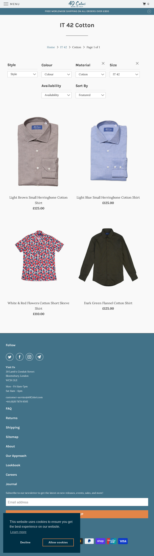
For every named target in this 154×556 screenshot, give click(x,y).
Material (83, 65)
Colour (47, 65)
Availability (51, 86)
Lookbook (13, 465)
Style (11, 65)
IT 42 (63, 47)
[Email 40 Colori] (40, 357)
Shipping (13, 427)
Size (113, 65)
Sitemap (12, 437)
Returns (11, 418)
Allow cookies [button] (58, 542)
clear (104, 64)
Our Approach (16, 456)
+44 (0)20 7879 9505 (17, 401)
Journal (11, 484)
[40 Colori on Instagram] (30, 357)
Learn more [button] (18, 532)
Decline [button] (25, 542)
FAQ (9, 408)
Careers (11, 474)
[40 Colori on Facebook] (20, 357)
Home (51, 47)
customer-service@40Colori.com (24, 397)
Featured (84, 95)
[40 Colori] (77, 4)
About (10, 446)
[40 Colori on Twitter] (10, 357)
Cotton (83, 74)
